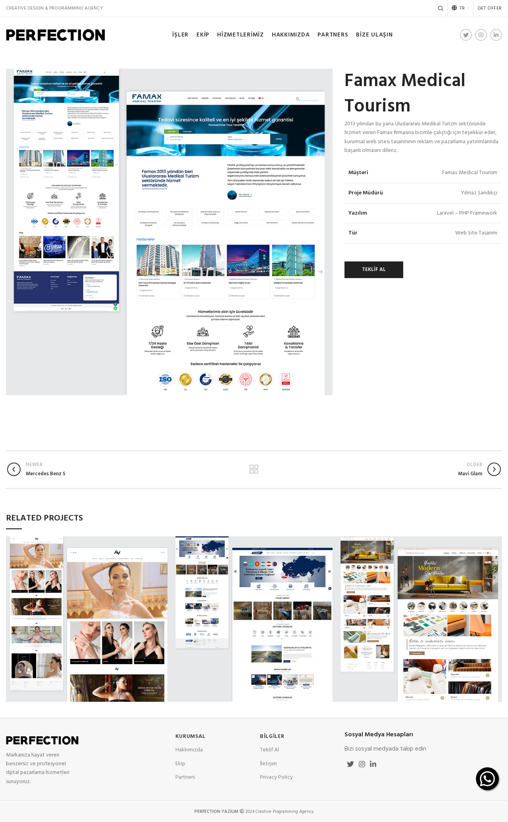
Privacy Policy (276, 777)
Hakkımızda (189, 750)
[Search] (440, 8)
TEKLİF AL (374, 269)
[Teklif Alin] (487, 778)
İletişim (268, 763)
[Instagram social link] (481, 35)
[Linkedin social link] (496, 35)
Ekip (180, 763)
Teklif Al (269, 750)
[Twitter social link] (466, 35)
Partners (185, 777)
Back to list (254, 469)
